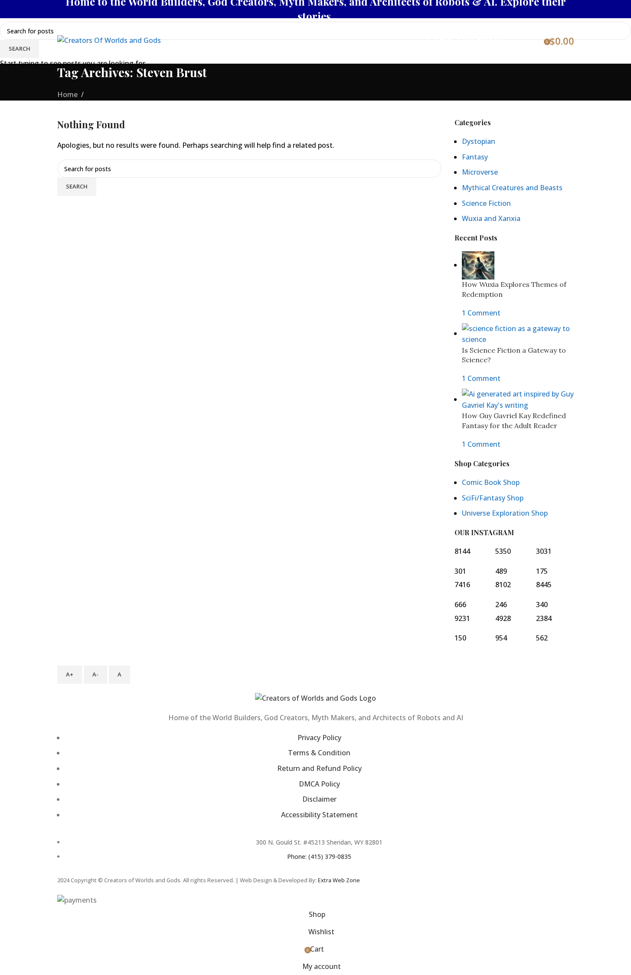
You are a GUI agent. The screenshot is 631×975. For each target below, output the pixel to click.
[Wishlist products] (533, 40)
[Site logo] (109, 40)
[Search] (516, 40)
